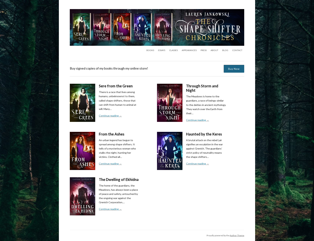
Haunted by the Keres (204, 134)
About (214, 50)
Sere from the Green (116, 86)
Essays (161, 50)
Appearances (189, 50)
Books (150, 50)
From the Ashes (111, 134)
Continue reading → (110, 115)
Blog (225, 50)
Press (204, 50)
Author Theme (237, 235)
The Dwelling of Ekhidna (119, 179)
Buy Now (234, 68)
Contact (237, 50)
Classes (173, 50)
